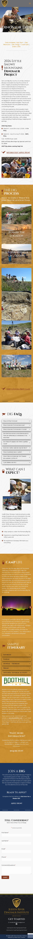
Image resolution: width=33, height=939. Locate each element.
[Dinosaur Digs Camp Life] (16, 605)
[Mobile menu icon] (29, 3)
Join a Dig (16, 47)
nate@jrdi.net (18, 744)
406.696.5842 (9, 744)
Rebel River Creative (19, 937)
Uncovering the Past (14, 43)
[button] (2, 607)
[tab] (16, 421)
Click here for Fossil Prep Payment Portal (16, 930)
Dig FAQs (15, 45)
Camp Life (25, 45)
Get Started (16, 919)
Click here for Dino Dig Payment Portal (16, 927)
